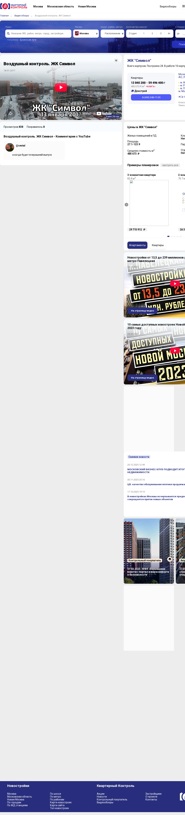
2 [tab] (172, 236)
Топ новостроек (59, 808)
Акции (100, 793)
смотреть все (170, 165)
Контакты (151, 799)
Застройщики (153, 793)
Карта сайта (57, 805)
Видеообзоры (105, 802)
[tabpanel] (149, 202)
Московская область (19, 796)
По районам (57, 799)
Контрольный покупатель (112, 799)
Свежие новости (138, 456)
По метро (55, 796)
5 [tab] (181, 236)
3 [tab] (175, 236)
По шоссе (55, 793)
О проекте (151, 796)
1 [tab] (168, 236)
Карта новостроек (61, 802)
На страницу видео (142, 310)
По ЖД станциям (17, 805)
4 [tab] (178, 236)
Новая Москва (15, 799)
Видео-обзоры (21, 15)
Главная (4, 15)
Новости (102, 796)
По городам (14, 802)
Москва (11, 793)
